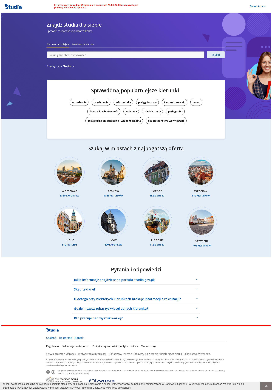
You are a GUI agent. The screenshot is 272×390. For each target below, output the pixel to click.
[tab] (58, 44)
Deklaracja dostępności (75, 346)
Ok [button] (266, 386)
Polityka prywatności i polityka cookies (115, 346)
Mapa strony (148, 346)
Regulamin (52, 346)
